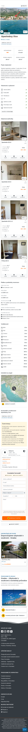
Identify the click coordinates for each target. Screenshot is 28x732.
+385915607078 (6, 459)
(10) (25, 257)
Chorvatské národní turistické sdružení (10, 656)
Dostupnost (14, 157)
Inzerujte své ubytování (7, 707)
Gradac (3, 5)
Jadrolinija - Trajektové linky (7, 661)
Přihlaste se (5, 709)
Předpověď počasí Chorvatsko (8, 654)
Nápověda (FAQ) (5, 701)
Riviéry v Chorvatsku (6, 685)
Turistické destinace (6, 676)
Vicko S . (6, 30)
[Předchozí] (4, 550)
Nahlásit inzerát (14, 524)
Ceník (5, 157)
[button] (14, 388)
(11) (25, 138)
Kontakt (3, 696)
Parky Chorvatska (5, 659)
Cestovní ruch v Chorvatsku (7, 666)
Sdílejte (24, 5)
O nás (2, 699)
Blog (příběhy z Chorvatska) (7, 680)
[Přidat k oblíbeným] (25, 543)
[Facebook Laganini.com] (2, 631)
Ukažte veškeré (7, 111)
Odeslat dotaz (15, 518)
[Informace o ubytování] (25, 562)
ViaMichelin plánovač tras (7, 664)
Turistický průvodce (5, 678)
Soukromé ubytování (6, 683)
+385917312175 (6, 463)
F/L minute (22, 157)
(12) (26, 31)
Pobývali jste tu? (6, 43)
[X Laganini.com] (11, 631)
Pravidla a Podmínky (6, 645)
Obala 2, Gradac (6, 39)
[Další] (24, 550)
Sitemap (14, 645)
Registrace (5, 712)
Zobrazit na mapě (10, 404)
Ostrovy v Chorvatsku (6, 688)
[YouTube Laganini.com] (8, 631)
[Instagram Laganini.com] (5, 631)
